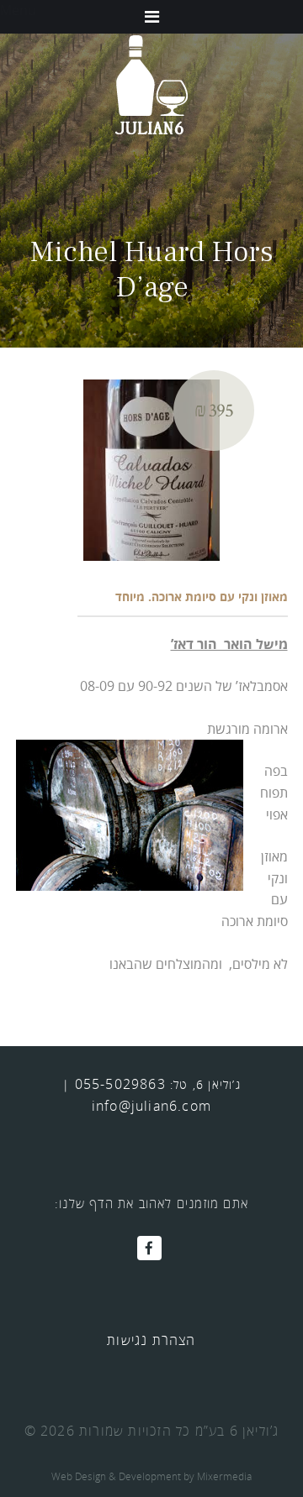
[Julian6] (151, 83)
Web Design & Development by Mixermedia (151, 1476)
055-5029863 (120, 1084)
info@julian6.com (151, 1106)
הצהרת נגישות (151, 1340)
